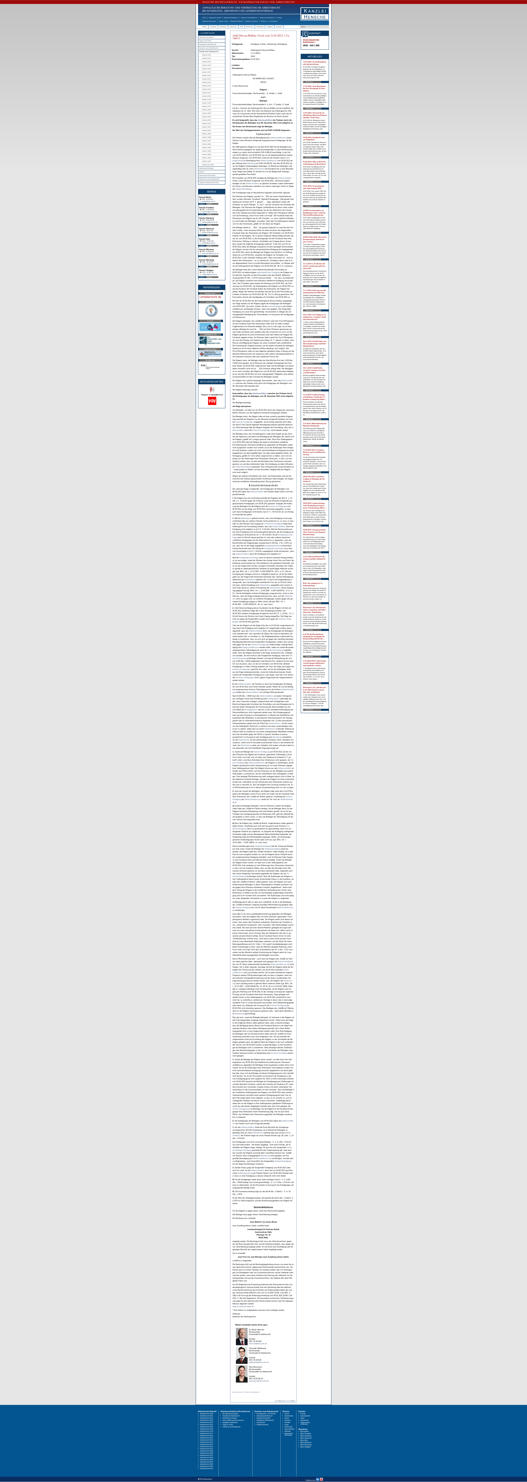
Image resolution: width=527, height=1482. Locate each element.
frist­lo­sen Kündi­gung (278, 1005)
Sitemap (287, 1431)
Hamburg (222, 27)
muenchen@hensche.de (210, 253)
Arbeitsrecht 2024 (206, 1418)
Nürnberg (260, 27)
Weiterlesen (309, 82)
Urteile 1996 (206, 144)
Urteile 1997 (206, 141)
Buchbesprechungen (230, 1414)
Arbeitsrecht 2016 (206, 1436)
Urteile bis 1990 (208, 165)
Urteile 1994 (206, 151)
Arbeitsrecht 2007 (206, 1455)
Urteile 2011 (206, 93)
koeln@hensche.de (208, 243)
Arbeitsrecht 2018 (206, 1431)
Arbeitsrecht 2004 (206, 1462)
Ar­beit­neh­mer (258, 169)
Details (209, 204)
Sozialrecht (261, 1422)
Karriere (287, 1420)
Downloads (288, 1416)
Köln (241, 27)
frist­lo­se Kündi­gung (275, 306)
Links (286, 1425)
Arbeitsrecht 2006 (206, 1458)
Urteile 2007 (206, 106)
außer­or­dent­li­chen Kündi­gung (268, 272)
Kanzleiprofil (273, 21)
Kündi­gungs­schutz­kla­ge (273, 548)
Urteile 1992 (206, 158)
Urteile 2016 (206, 76)
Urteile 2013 (206, 86)
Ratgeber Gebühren (251, 21)
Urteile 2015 (206, 79)
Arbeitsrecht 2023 (206, 1420)
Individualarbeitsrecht (265, 1416)
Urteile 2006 (206, 110)
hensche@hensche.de (258, 1344)
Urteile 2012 (206, 89)
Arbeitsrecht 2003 (206, 1464)
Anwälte (279, 27)
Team (302, 1418)
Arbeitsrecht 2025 (206, 1416)
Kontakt (287, 1422)
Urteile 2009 (206, 100)
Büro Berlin (304, 1431)
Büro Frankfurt (305, 1434)
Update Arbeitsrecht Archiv (209, 183)
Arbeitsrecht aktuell (215, 17)
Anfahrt (201, 204)
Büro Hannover (306, 1438)
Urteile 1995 (206, 148)
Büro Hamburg (305, 1436)
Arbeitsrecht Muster (236, 21)
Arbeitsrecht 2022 (206, 1422)
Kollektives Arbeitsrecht (265, 1420)
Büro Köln (304, 1440)
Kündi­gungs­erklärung (273, 546)
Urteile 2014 (206, 82)
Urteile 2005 (206, 113)
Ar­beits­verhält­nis (265, 120)
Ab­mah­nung (277, 737)
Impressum (304, 1420)
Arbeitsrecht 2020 (206, 1427)
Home (204, 17)
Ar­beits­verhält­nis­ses (278, 138)
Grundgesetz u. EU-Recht (266, 1414)
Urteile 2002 (206, 124)
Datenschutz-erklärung (305, 1423)
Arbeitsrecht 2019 (206, 1429)
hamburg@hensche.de (209, 222)
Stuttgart (270, 27)
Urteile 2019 (206, 65)
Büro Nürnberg (306, 1445)
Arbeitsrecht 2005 (206, 1460)
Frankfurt (213, 27)
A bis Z (286, 1414)
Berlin (204, 27)
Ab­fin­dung (251, 163)
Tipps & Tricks (223, 21)
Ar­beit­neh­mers (275, 723)
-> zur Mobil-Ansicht (207, 33)
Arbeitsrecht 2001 (206, 1469)
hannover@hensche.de (210, 232)
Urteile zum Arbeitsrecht (267, 17)
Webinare (264, 21)
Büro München (305, 1442)
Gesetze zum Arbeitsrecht (249, 17)
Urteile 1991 (206, 161)
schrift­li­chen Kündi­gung (273, 524)
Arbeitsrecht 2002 (206, 1466)
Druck (286, 1418)
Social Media (289, 1429)
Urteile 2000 (206, 130)
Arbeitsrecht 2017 (206, 1433)
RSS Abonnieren (205, 1479)
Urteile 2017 (206, 72)
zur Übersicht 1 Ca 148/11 (285, 1401)
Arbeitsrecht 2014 (206, 1440)
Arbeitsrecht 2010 (206, 1449)
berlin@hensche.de (208, 201)
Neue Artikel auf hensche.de (233, 1420)
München (249, 27)
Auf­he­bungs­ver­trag (245, 1173)
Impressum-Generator (209, 21)
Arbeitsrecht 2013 (206, 1442)
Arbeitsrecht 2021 (206, 1425)
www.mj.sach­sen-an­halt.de (243, 1306)
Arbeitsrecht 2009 (206, 1451)
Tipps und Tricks (205, 41)
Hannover (233, 27)
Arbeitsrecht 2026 (206, 1414)
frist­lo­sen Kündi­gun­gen (244, 422)
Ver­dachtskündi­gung (244, 189)
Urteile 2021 (206, 58)
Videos (201, 172)
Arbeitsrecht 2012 (206, 1444)
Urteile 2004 (206, 117)
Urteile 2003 (206, 120)
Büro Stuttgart (305, 1447)
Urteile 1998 (206, 137)
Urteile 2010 (206, 96)
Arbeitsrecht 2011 (206, 1447)
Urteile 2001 (206, 127)
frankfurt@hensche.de (209, 212)
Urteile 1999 (206, 134)
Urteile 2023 (206, 55)
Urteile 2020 (206, 62)
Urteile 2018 (206, 69)
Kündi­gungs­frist (273, 699)
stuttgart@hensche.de (209, 274)
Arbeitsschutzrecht (263, 1418)
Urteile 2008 (206, 103)
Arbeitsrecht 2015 (206, 1438)
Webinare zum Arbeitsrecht (209, 179)
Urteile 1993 (206, 154)
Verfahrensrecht (262, 1425)
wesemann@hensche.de (258, 1381)
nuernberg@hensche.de (210, 264)
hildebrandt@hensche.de (259, 1362)
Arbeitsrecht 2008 (206, 1453)
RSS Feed (288, 1427)
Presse (279, 17)
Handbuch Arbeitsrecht (231, 17)
